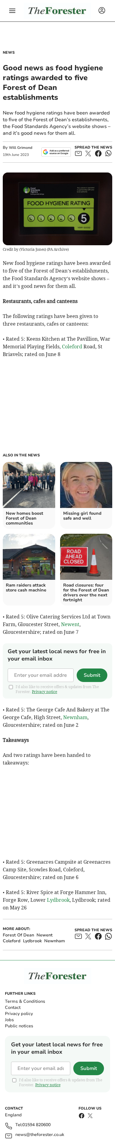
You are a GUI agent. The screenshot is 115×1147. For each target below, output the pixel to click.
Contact (13, 1007)
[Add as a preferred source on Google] (56, 152)
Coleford (72, 346)
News (9, 52)
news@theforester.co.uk (39, 1134)
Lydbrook (58, 900)
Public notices (19, 1026)
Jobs (9, 1020)
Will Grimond (20, 147)
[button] (12, 10)
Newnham (75, 717)
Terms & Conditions (25, 1001)
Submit (92, 675)
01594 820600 (36, 1125)
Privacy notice (44, 691)
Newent (70, 624)
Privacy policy (19, 1014)
